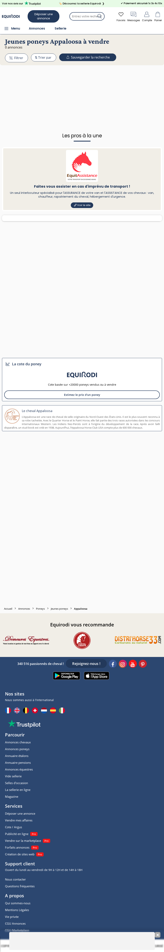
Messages (133, 20)
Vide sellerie (13, 776)
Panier (158, 20)
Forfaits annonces (17, 847)
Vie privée (12, 917)
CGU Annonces (15, 923)
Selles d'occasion (16, 783)
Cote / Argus (13, 827)
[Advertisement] (82, 89)
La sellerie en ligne (17, 790)
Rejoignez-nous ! (86, 663)
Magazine (11, 796)
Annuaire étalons (16, 756)
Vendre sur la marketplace (23, 841)
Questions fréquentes (20, 886)
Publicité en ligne (16, 834)
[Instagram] (123, 664)
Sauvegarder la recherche (90, 57)
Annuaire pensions (18, 763)
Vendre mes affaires (18, 820)
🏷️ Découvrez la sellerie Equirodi (81, 3)
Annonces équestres (19, 769)
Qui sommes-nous (17, 903)
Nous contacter (15, 879)
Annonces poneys (17, 749)
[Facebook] (113, 664)
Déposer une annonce (43, 16)
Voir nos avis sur (12, 3)
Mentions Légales (17, 910)
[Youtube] (133, 664)
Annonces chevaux (18, 742)
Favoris (121, 20)
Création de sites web (19, 854)
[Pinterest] (143, 664)
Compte (147, 20)
